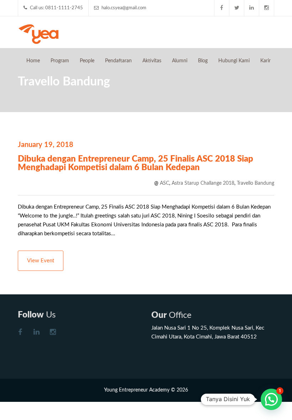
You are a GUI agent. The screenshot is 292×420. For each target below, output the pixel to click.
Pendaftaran (118, 60)
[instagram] (266, 8)
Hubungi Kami (234, 60)
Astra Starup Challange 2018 (203, 183)
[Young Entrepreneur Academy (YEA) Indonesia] (38, 33)
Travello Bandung (255, 183)
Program (60, 60)
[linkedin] (251, 8)
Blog (203, 60)
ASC (164, 183)
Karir (265, 60)
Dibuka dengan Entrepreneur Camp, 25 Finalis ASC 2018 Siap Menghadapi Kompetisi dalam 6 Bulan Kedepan (135, 163)
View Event (40, 260)
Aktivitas (151, 60)
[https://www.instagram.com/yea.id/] (52, 333)
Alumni (179, 60)
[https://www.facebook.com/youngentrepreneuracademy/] (19, 333)
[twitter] (236, 8)
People (87, 60)
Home (33, 60)
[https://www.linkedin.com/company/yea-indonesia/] (36, 333)
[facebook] (221, 8)
